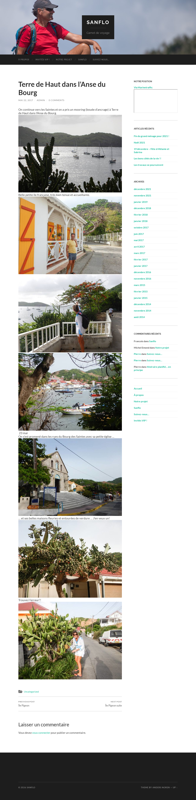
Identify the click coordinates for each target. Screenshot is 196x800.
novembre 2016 (142, 278)
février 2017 (141, 259)
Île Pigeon (26, 703)
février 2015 (141, 291)
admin (41, 100)
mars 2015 (139, 285)
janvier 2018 (140, 221)
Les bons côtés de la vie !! (147, 158)
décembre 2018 (142, 208)
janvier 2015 (140, 297)
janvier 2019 (140, 201)
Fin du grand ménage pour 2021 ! (151, 136)
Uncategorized (31, 691)
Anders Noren (161, 787)
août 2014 (139, 316)
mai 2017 (139, 240)
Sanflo (98, 22)
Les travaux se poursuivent (148, 164)
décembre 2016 (142, 272)
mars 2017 (139, 253)
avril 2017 (139, 246)
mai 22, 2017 (25, 100)
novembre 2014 (142, 310)
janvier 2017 (140, 265)
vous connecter (41, 732)
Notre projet (64, 59)
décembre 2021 (142, 189)
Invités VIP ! (42, 59)
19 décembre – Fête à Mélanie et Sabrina (151, 150)
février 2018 (141, 214)
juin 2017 (139, 233)
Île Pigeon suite (113, 703)
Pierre (137, 353)
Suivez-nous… (101, 59)
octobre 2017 (141, 227)
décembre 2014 (142, 304)
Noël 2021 (139, 142)
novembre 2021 (142, 195)
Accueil (138, 388)
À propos (23, 59)
